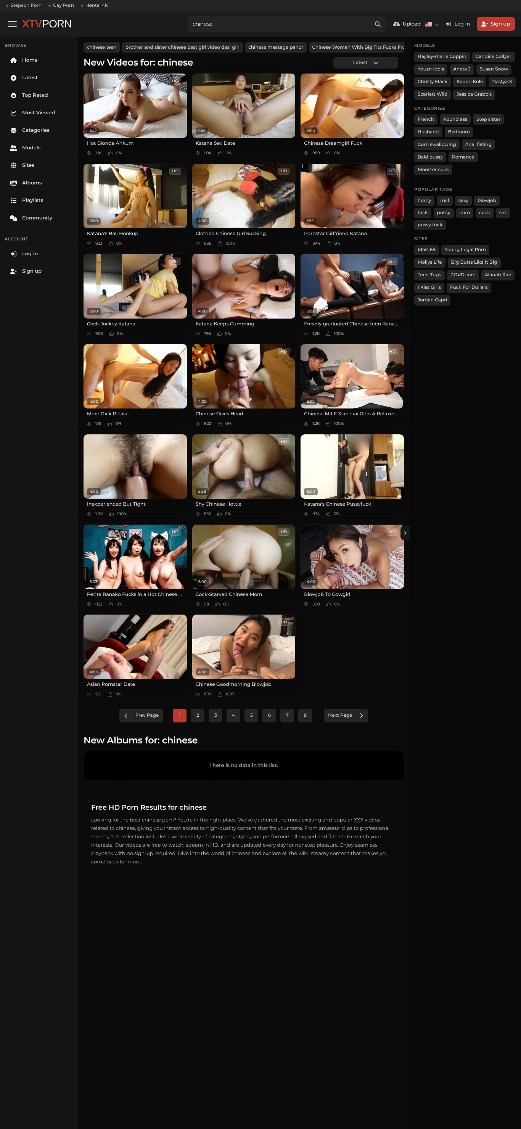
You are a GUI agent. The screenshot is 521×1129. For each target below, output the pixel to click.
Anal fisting (478, 144)
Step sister (488, 119)
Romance (463, 157)
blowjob (487, 200)
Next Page (340, 715)
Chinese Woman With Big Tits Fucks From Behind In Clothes (382, 47)
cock (484, 213)
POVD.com (463, 275)
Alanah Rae (498, 275)
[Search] (378, 24)
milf (444, 200)
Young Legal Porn (465, 250)
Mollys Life (430, 262)
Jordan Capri (432, 300)
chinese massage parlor (275, 47)
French (426, 119)
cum (465, 213)
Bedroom (459, 132)
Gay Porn (63, 5)
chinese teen (102, 47)
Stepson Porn (26, 5)
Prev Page (147, 715)
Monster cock (433, 170)
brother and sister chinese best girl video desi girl (182, 47)
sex (503, 213)
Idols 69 (427, 250)
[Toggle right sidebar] (405, 533)
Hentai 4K (96, 5)
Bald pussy (430, 157)
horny (424, 200)
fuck (423, 213)
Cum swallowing (437, 144)
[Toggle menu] (12, 24)
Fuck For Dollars (468, 287)
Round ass (455, 119)
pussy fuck (430, 225)
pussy (443, 213)
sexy (463, 200)
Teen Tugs (429, 275)
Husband (428, 132)
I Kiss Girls (429, 287)
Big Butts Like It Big (474, 262)
